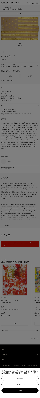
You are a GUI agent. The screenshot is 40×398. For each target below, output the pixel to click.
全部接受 (20, 390)
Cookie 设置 (20, 378)
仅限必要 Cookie (20, 384)
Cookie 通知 (32, 373)
